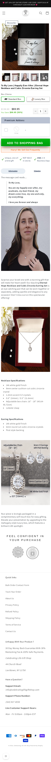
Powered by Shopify (36, 745)
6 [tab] (29, 67)
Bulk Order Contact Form (17, 585)
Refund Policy (12, 611)
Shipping (37, 171)
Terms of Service (13, 624)
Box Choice (6, 94)
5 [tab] (26, 67)
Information (13, 171)
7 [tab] (31, 67)
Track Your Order (13, 591)
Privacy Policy (12, 604)
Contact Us (10, 631)
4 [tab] (24, 67)
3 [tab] (22, 67)
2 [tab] (20, 67)
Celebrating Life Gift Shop (22, 745)
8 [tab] (33, 67)
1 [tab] (18, 67)
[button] (3, 13)
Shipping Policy (12, 618)
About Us (9, 598)
